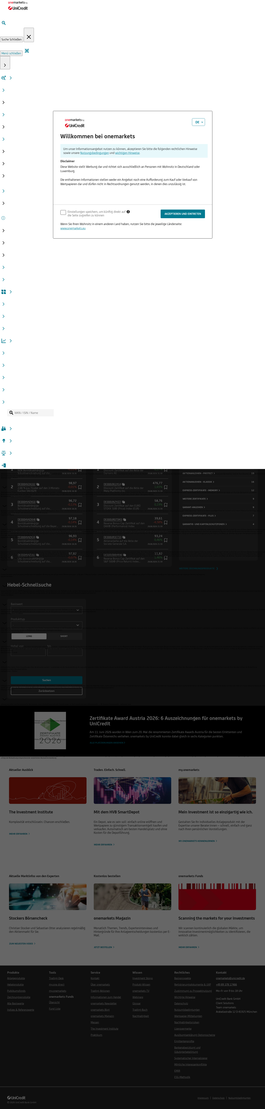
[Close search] (29, 35)
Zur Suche (30, 180)
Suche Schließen (11, 39)
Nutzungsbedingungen (94, 153)
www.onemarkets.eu (73, 228)
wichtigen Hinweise (127, 153)
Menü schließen (11, 53)
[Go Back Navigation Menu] (5, 62)
